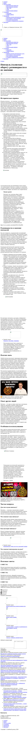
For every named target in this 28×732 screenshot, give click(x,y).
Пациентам (6, 15)
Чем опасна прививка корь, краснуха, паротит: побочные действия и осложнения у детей (12, 666)
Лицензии (8, 13)
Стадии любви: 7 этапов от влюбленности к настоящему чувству (16, 627)
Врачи (4, 3)
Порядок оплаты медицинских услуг (15, 17)
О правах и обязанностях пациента (14, 21)
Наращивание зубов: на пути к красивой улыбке (15, 546)
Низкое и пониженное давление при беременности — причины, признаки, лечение (14, 696)
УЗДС (7, 9)
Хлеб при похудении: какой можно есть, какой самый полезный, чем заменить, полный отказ (14, 709)
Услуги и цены (7, 4)
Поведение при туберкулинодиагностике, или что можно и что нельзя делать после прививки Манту (13, 671)
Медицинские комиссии (12, 5)
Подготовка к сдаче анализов (13, 18)
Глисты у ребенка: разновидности (14, 637)
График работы (10, 14)
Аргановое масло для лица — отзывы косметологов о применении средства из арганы (15, 691)
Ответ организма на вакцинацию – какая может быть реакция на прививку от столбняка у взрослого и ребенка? (14, 678)
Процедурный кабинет (12, 10)
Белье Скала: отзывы (11, 617)
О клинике (6, 12)
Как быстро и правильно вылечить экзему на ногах (13, 653)
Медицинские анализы (12, 6)
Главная (5, 1)
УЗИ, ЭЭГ (8, 8)
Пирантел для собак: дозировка (11, 340)
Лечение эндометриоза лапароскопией (10, 656)
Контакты (5, 22)
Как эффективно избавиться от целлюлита (13, 699)
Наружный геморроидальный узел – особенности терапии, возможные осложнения (13, 684)
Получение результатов (12, 19)
